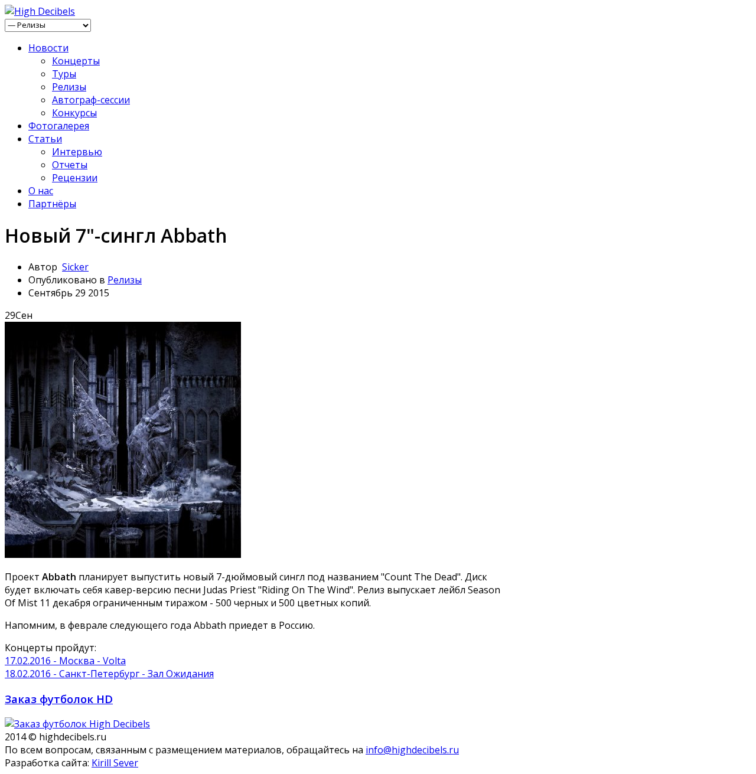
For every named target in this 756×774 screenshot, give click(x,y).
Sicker (75, 266)
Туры (64, 73)
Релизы (69, 86)
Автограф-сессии (91, 99)
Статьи (45, 138)
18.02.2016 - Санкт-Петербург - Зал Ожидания (109, 673)
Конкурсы (74, 112)
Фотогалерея (58, 125)
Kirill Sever (115, 762)
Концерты (76, 60)
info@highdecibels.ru (412, 749)
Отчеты (69, 164)
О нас (40, 190)
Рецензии (74, 177)
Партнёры (52, 203)
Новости (48, 47)
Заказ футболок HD (59, 698)
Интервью (77, 151)
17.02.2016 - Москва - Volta (65, 660)
